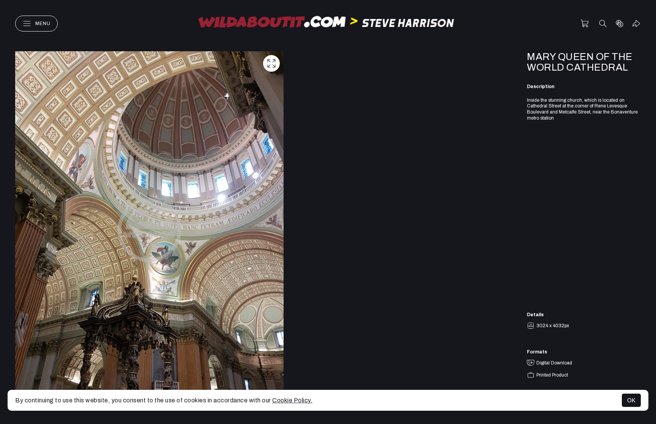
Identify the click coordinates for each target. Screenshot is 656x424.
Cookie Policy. (292, 400)
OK (631, 400)
